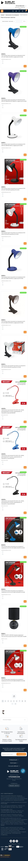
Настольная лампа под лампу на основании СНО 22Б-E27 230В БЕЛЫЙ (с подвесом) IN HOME (13, 144)
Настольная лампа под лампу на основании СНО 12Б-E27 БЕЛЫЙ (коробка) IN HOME (13, 233)
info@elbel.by (14, 783)
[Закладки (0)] (22, 11)
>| (15, 703)
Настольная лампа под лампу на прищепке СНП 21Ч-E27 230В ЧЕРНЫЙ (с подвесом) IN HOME (13, 322)
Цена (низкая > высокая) (7, 21)
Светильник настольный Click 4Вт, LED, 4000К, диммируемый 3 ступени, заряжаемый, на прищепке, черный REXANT (12, 502)
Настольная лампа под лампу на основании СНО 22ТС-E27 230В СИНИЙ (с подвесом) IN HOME (13, 277)
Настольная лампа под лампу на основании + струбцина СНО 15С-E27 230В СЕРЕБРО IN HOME (13, 680)
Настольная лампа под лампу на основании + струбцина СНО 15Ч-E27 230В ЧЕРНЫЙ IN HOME (13, 591)
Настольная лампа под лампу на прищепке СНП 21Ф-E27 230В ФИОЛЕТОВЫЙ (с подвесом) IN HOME (13, 100)
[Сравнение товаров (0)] (19, 11)
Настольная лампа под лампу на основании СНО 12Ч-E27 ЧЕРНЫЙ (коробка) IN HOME (13, 189)
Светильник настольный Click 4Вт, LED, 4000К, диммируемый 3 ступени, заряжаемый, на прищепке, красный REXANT (12, 411)
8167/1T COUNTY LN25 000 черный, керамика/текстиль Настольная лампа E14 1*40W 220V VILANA (13, 635)
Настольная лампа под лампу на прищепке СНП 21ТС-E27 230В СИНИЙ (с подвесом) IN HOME (13, 56)
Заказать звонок (14, 785)
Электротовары (14, 719)
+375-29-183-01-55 (20, 5)
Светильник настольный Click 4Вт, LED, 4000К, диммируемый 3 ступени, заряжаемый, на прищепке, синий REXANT (12, 457)
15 (24, 21)
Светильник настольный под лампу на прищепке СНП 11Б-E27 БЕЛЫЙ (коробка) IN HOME (13, 366)
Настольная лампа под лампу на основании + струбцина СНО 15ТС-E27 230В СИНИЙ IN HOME (13, 547)
